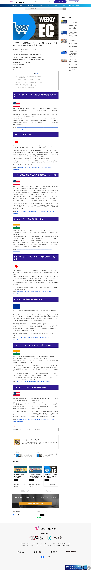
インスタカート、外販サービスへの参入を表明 (24, 87)
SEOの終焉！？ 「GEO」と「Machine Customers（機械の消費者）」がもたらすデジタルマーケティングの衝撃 (73, 25)
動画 (64, 5)
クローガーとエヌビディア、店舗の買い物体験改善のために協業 (28, 76)
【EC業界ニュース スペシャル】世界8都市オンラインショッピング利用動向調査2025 (35, 476)
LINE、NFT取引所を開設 (20, 77)
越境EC (16, 486)
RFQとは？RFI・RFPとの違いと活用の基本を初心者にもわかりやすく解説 (73, 54)
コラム (48, 5)
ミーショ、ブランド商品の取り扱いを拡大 (23, 81)
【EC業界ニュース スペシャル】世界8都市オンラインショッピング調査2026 (20, 476)
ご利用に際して (66, 545)
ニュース (40, 5)
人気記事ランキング (25, 545)
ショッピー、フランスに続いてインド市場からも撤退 (25, 85)
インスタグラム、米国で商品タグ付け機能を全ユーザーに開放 (27, 79)
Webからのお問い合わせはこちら (35, 503)
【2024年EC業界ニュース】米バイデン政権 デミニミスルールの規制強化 (50, 476)
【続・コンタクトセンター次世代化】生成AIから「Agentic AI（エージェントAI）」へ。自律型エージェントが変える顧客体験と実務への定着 (73, 65)
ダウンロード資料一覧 (74, 1)
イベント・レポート (31, 5)
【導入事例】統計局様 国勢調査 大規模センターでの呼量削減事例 (73, 34)
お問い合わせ (60, 1)
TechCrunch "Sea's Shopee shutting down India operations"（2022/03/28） (34, 381)
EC (14, 51)
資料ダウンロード (34, 545)
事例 (56, 5)
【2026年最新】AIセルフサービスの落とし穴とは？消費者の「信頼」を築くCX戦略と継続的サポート (73, 44)
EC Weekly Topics (19, 51)
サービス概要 (14, 5)
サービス (22, 5)
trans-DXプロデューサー (74, 5)
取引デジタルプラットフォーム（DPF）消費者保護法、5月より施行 (28, 82)
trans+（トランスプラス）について (46, 545)
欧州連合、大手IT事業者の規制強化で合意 (23, 84)
